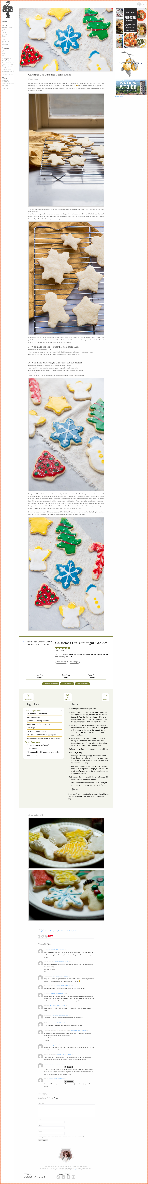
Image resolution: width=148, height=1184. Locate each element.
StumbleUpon (39, 936)
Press (26, 1174)
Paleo (3, 39)
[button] (61, 711)
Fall (3, 50)
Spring (3, 53)
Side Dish (4, 34)
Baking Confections (7, 64)
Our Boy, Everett (6, 72)
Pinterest (139, 4)
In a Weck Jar (5, 67)
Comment (41, 1103)
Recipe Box (5, 80)
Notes (105, 699)
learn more (78, 1170)
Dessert (4, 36)
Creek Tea (5, 88)
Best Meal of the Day (8, 62)
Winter (4, 52)
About (42, 1177)
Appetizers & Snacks (7, 31)
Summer (4, 55)
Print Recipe (61, 662)
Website (40, 1131)
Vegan (3, 43)
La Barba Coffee (6, 87)
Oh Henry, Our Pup (7, 74)
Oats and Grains (6, 69)
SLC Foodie (5, 85)
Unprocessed (5, 41)
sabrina (46, 1064)
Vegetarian (5, 44)
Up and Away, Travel (8, 71)
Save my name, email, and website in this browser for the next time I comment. (61, 1137)
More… (5, 78)
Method (67, 699)
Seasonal (5, 48)
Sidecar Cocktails (7, 66)
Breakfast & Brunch (7, 27)
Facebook (46, 936)
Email (40, 1125)
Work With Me (6, 82)
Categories (6, 59)
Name (40, 1119)
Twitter (42, 936)
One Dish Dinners (7, 61)
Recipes (5, 25)
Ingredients (28, 699)
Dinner (4, 32)
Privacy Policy (64, 1174)
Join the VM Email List (8, 83)
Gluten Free (5, 38)
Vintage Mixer (73, 931)
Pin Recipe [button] (74, 662)
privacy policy (119, 96)
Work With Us (30, 1177)
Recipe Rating (42, 1098)
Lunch (3, 29)
